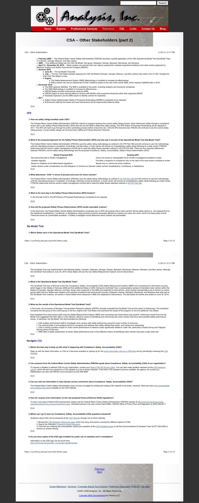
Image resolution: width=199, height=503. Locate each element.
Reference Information (119, 486)
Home (47, 28)
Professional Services (84, 28)
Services (72, 486)
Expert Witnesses (58, 486)
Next (99, 471)
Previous (100, 469)
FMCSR (136, 486)
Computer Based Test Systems (93, 486)
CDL (122, 28)
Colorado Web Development (92, 495)
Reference (108, 28)
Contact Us (148, 28)
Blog (163, 28)
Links (133, 28)
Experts (61, 28)
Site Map (145, 486)
